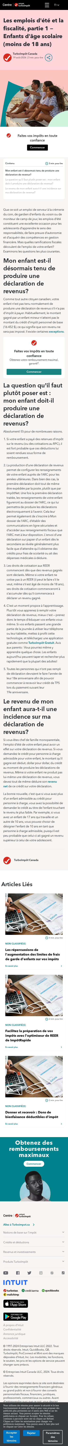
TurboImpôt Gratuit (41, 642)
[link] (34, 943)
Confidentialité (12, 1329)
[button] (60, 5)
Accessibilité (10, 1338)
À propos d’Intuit (13, 1325)
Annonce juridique (14, 1334)
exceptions (56, 331)
